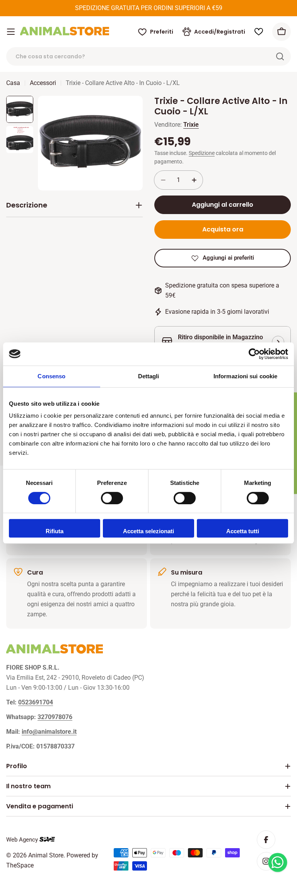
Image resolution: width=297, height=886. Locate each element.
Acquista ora (222, 229)
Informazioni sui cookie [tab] (245, 376)
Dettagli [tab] (148, 376)
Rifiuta (54, 531)
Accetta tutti (242, 531)
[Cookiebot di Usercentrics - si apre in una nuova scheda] (254, 354)
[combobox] (148, 56)
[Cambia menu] (10, 31)
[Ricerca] (280, 56)
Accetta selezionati (148, 531)
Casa (13, 83)
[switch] (112, 498)
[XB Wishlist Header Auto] (258, 31)
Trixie (191, 124)
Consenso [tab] (51, 376)
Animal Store (45, 855)
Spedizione (202, 153)
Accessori (43, 83)
